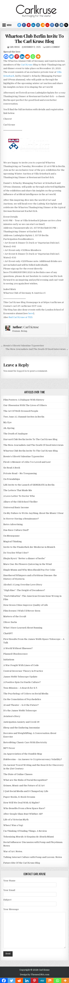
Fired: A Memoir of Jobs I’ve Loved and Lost (27, 462)
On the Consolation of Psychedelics (22, 699)
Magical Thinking (12, 541)
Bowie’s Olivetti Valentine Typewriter (23, 456)
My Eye (7, 422)
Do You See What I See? (16, 552)
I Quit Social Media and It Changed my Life (25, 791)
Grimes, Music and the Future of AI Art (24, 785)
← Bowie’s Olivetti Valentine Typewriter (22, 345)
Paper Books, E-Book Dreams (19, 797)
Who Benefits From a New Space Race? (24, 808)
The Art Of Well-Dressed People (20, 411)
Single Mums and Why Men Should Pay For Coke (29, 570)
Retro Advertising (13, 524)
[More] (38, 56)
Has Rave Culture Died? (16, 530)
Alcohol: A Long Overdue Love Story (22, 584)
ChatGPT (8, 633)
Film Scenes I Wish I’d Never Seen (21, 610)
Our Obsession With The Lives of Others (25, 405)
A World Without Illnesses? (18, 648)
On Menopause (11, 536)
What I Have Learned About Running (22, 627)
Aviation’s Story (11, 716)
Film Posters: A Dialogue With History (23, 399)
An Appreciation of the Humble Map (22, 754)
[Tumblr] (57, 25)
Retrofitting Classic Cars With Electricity (25, 742)
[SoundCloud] (43, 25)
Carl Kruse (15, 46)
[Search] (66, 25)
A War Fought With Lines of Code (21, 665)
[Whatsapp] (32, 56)
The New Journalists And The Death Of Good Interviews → (37, 349)
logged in (22, 371)
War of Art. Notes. (13, 851)
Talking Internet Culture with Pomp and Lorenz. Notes (32, 857)
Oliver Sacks (10, 622)
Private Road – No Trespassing (20, 473)
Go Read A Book (11, 467)
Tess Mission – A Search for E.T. (20, 688)
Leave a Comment (52, 46)
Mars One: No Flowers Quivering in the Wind (27, 564)
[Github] (52, 25)
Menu (9, 25)
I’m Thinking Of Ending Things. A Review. (25, 831)
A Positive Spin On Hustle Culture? (22, 682)
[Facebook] (24, 25)
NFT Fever (9, 748)
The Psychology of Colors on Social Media (25, 693)
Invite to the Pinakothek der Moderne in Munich (29, 547)
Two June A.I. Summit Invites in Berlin (23, 416)
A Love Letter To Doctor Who (19, 496)
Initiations (8, 659)
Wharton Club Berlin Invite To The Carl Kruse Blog (34, 38)
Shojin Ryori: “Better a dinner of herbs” (24, 558)
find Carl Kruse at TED (20, 317)
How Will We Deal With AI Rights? (21, 802)
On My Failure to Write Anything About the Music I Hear (33, 513)
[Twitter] (19, 25)
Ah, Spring (9, 428)
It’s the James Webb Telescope (20, 710)
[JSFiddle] (61, 25)
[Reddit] (27, 56)
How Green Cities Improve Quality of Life (25, 605)
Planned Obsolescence (15, 654)
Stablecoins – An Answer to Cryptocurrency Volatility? (32, 759)
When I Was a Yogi (13, 825)
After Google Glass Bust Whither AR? (23, 814)
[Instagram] (38, 25)
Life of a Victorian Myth (15, 819)
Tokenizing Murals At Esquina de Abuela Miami (28, 836)
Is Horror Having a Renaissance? (21, 518)
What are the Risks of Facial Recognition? (25, 780)
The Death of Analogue (15, 433)
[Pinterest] (29, 25)
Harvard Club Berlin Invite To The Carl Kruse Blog (30, 439)
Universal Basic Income (16, 507)
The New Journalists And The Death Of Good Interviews (33, 445)
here (30, 313)
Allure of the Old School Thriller (20, 501)
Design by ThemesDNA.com (34, 974)
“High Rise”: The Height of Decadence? (24, 590)
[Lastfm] (47, 25)
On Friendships (11, 479)
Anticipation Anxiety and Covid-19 (21, 722)
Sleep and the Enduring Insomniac (21, 727)
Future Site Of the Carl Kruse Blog (21, 863)
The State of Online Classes (17, 774)
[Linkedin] (33, 25)
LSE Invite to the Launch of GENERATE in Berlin (28, 485)
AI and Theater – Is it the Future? (21, 705)
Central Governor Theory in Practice (23, 671)
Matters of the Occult (14, 616)
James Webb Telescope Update (20, 676)
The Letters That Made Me (17, 490)
